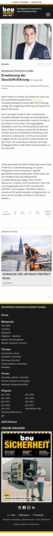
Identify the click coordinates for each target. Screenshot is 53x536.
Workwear (37, 99)
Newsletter (37, 2)
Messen (25, 2)
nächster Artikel (48, 212)
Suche (16, 2)
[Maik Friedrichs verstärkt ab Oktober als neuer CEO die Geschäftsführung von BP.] (26, 41)
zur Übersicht (6, 212)
